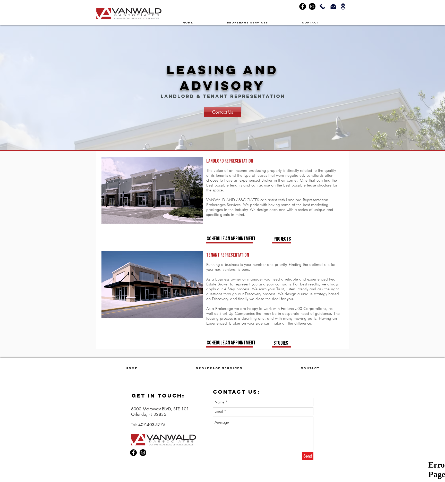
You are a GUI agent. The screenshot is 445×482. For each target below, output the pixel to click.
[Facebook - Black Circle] (302, 6)
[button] (260, 22)
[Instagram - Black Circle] (312, 6)
